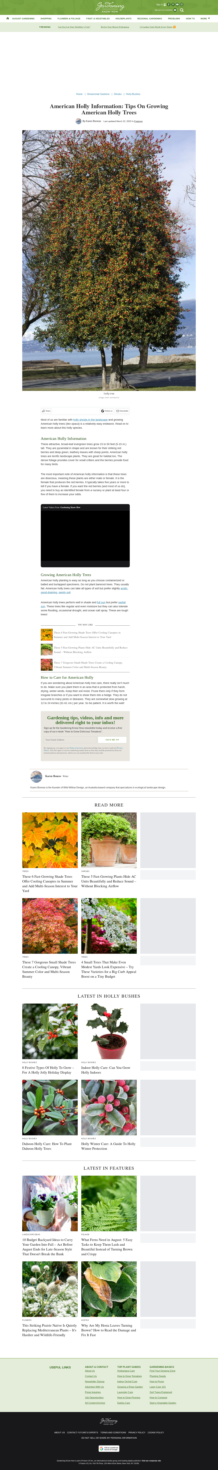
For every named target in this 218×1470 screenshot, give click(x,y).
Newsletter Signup (94, 1381)
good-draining (49, 592)
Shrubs (118, 94)
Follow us (108, 411)
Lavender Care (125, 1392)
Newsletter (124, 411)
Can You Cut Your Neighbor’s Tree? (74, 27)
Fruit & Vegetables (98, 18)
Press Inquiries (93, 1392)
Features (138, 121)
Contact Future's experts (82, 1432)
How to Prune (157, 1381)
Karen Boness (93, 121)
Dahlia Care (123, 1403)
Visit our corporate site (151, 1461)
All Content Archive (95, 1403)
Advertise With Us (94, 1387)
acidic (124, 588)
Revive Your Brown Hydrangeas (115, 27)
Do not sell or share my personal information (109, 1438)
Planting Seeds (158, 1376)
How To (190, 18)
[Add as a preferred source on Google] (109, 1448)
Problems (174, 18)
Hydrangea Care (126, 1371)
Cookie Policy (156, 1432)
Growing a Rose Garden (130, 1387)
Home (79, 94)
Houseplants (123, 18)
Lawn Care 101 (158, 1387)
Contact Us (91, 1376)
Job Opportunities (94, 1397)
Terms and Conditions (113, 1432)
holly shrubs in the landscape (90, 419)
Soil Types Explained (161, 1392)
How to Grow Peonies (128, 1397)
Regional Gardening (149, 18)
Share (48, 411)
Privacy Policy (136, 1432)
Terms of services (77, 748)
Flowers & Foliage (69, 18)
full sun (101, 602)
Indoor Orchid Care (127, 1381)
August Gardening (23, 18)
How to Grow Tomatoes (129, 1376)
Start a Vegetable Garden (163, 1403)
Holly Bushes (133, 94)
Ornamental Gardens (98, 94)
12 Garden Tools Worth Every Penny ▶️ (158, 27)
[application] (85, 536)
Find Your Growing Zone (162, 1371)
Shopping (46, 18)
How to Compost (158, 1397)
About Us (90, 1371)
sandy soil (64, 592)
